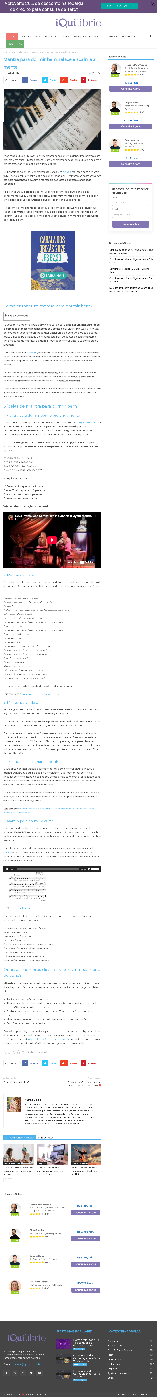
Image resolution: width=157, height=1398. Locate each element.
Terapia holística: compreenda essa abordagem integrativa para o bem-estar (18, 1170)
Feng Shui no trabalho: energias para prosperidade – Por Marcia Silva (52, 1170)
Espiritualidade (56, 36)
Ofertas (121, 1394)
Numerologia (79, 1349)
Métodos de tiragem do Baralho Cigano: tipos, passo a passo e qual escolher (131, 289)
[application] (52, 869)
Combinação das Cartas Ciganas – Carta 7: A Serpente (131, 280)
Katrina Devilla (13, 73)
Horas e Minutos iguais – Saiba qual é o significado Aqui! (86, 1343)
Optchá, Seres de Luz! (16, 1082)
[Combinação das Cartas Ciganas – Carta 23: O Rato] (63, 1374)
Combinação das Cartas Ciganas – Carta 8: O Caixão (131, 261)
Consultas (143, 1394)
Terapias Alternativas (20, 52)
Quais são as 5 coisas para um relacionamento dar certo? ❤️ (84, 1084)
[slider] (95, 869)
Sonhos (127, 36)
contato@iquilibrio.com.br (26, 1364)
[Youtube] (39, 1373)
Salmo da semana (86, 36)
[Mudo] (88, 869)
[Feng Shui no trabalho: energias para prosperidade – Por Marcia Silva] (52, 1154)
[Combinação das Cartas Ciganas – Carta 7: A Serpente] (63, 1359)
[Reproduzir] (7, 869)
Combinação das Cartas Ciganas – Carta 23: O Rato (86, 1374)
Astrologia (30, 36)
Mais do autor (45, 1137)
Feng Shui (42, 1164)
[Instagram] (15, 1373)
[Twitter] (31, 1373)
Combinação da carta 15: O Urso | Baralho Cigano (129, 270)
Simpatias (108, 36)
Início (5, 52)
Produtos (132, 1394)
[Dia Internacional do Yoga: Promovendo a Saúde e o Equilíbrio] (86, 1154)
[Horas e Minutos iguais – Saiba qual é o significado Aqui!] (63, 1344)
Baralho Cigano (80, 1364)
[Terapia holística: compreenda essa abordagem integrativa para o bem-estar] (18, 1154)
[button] (150, 36)
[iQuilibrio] (78, 23)
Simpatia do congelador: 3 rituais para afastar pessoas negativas (131, 251)
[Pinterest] (23, 1373)
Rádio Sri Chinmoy (22, 908)
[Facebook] (6, 1373)
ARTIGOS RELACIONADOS (20, 1137)
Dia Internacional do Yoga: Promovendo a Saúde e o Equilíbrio (84, 1170)
